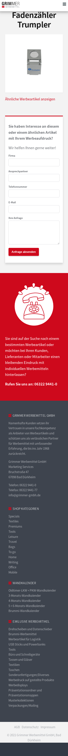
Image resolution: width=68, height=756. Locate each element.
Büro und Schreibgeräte (24, 654)
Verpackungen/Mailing (23, 705)
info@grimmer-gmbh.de (24, 495)
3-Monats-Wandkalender (24, 595)
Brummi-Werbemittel (22, 634)
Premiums (15, 526)
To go (12, 552)
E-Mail (12, 202)
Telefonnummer (17, 186)
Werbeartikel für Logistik (24, 639)
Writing (13, 562)
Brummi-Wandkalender (23, 611)
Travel (12, 541)
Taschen (13, 670)
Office (12, 567)
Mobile (12, 572)
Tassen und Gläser (20, 659)
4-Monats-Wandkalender (24, 600)
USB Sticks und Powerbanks (26, 644)
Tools (11, 531)
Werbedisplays (18, 685)
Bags (11, 547)
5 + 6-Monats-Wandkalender (26, 606)
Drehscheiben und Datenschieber (30, 629)
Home (12, 557)
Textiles (13, 521)
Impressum (48, 727)
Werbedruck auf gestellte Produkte (31, 680)
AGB (17, 727)
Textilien (14, 664)
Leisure (13, 536)
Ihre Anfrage (15, 217)
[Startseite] (10, 5)
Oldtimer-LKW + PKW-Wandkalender (32, 590)
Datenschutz (30, 727)
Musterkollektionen (21, 700)
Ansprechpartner (18, 171)
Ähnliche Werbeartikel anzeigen (30, 99)
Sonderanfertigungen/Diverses (28, 675)
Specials (13, 516)
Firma (11, 155)
